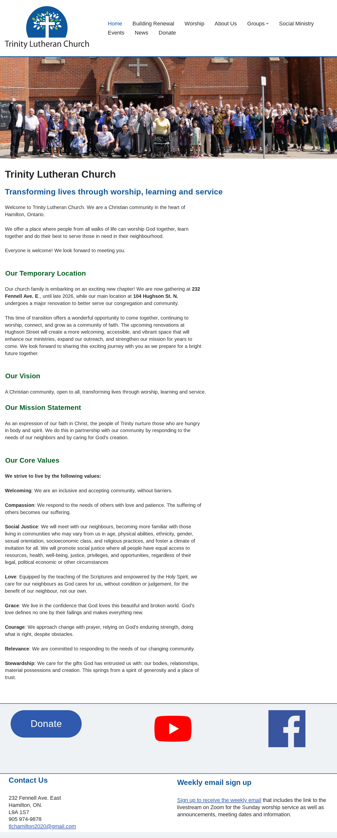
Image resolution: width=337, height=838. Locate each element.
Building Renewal (153, 23)
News (141, 33)
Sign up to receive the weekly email (219, 800)
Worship (194, 23)
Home (115, 23)
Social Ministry (296, 23)
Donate (167, 33)
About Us (226, 23)
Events (116, 33)
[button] (267, 23)
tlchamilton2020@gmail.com (42, 826)
